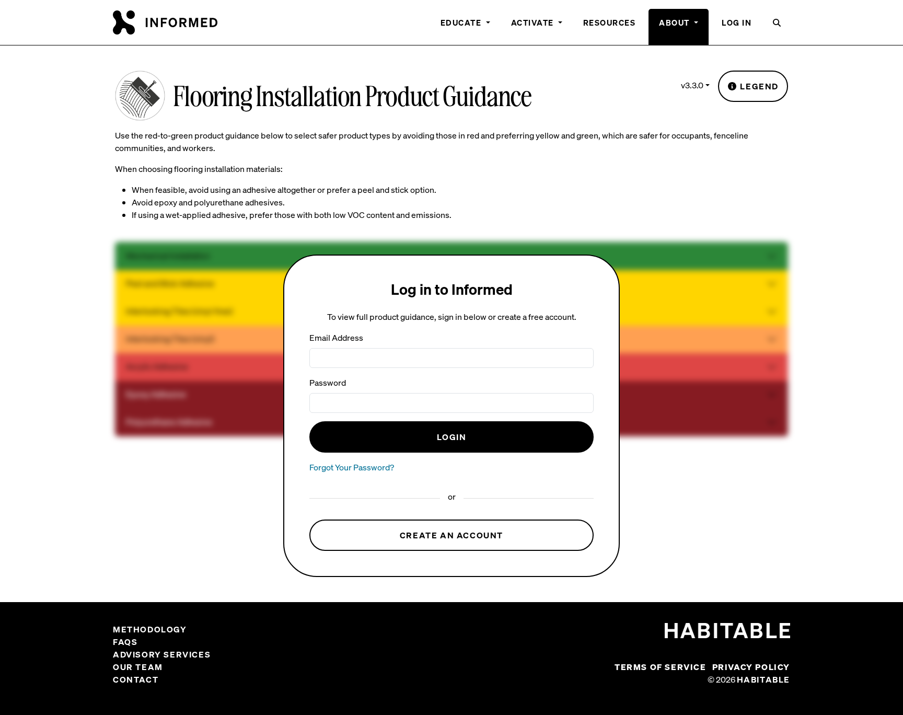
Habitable (763, 679)
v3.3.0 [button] (692, 85)
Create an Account (451, 535)
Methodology (150, 629)
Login (452, 437)
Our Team (138, 667)
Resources (609, 22)
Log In (736, 22)
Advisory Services (162, 654)
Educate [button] (462, 22)
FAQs (125, 642)
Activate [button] (534, 22)
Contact (135, 679)
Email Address (336, 337)
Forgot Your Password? (351, 467)
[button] (777, 27)
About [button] (675, 22)
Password (327, 382)
